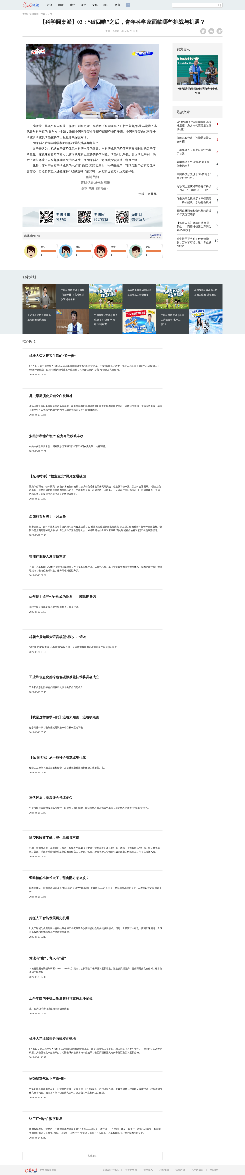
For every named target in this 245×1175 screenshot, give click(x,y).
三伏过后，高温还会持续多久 (50, 797)
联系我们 (164, 1170)
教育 (117, 5)
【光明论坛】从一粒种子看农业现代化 (57, 757)
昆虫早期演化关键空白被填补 (50, 396)
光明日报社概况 (110, 1170)
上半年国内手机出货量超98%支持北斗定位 (60, 998)
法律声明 (180, 1170)
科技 (106, 5)
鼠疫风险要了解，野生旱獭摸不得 (54, 838)
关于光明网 (131, 1170)
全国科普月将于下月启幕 (47, 516)
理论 (83, 5)
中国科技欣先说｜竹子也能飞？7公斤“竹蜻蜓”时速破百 (106, 320)
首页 (24, 14)
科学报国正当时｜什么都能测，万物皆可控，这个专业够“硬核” (194, 242)
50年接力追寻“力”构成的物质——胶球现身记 (62, 596)
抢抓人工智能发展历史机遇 (49, 918)
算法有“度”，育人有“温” (47, 958)
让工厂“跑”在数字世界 (45, 1119)
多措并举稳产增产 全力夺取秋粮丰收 (56, 436)
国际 (61, 5)
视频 (42, 14)
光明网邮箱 (197, 1170)
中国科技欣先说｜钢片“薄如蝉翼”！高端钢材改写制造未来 (72, 295)
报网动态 (148, 1170)
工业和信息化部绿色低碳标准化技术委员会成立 (64, 677)
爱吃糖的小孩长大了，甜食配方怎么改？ (59, 878)
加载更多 (92, 1155)
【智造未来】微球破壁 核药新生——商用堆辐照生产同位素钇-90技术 (194, 227)
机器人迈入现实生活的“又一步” (52, 356)
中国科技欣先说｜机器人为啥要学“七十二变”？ (172, 320)
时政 (49, 5)
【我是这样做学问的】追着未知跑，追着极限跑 (64, 717)
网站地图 (214, 1170)
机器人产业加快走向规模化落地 (52, 1038)
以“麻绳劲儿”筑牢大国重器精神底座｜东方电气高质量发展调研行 (194, 125)
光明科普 (33, 14)
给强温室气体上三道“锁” (47, 1078)
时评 (72, 5)
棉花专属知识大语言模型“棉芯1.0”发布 (58, 637)
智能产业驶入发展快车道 (47, 556)
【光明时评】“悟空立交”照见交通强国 (57, 476)
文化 (95, 5)
